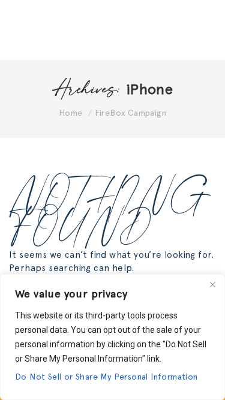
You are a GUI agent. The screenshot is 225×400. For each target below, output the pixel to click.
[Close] (212, 284)
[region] (112, 337)
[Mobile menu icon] (201, 30)
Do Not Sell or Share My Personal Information (106, 376)
